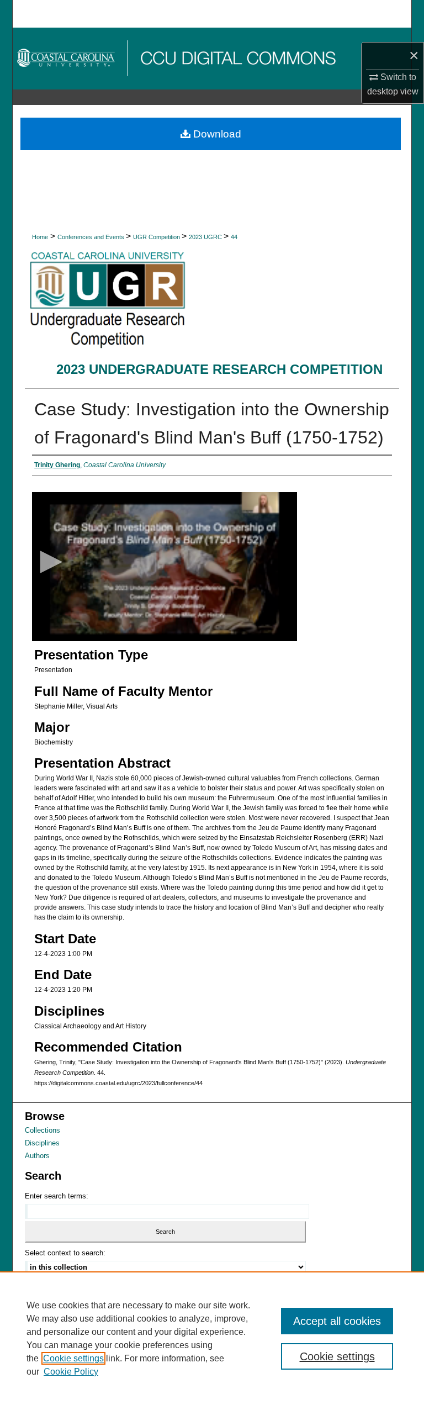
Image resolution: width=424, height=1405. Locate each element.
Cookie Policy (71, 1371)
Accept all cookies (337, 1321)
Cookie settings (73, 1358)
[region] (212, 1338)
